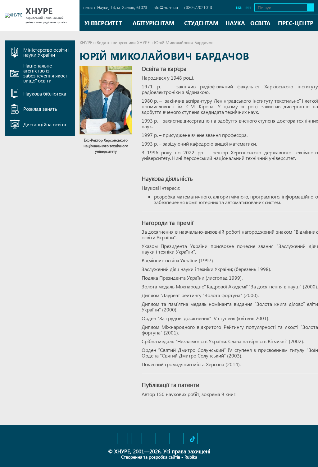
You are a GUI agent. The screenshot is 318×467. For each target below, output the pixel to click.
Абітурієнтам (153, 23)
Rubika (190, 457)
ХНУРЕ (86, 42)
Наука (235, 23)
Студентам (201, 23)
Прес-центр (295, 23)
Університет (103, 23)
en (248, 7)
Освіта (260, 23)
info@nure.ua (165, 7)
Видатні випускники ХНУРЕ (123, 42)
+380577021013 (197, 7)
